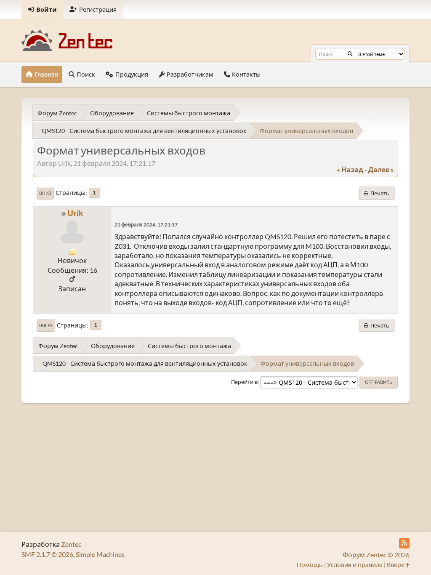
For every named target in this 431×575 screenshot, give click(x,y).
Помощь (310, 564)
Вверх (46, 325)
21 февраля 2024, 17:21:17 (146, 224)
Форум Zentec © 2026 (376, 555)
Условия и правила (355, 564)
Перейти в (244, 382)
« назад (350, 169)
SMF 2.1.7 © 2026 (47, 554)
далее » (381, 169)
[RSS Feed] (404, 543)
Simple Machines (100, 554)
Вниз (45, 193)
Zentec (71, 544)
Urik (75, 213)
